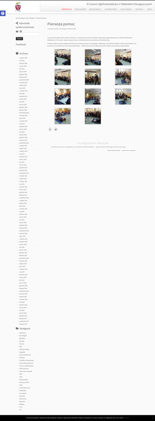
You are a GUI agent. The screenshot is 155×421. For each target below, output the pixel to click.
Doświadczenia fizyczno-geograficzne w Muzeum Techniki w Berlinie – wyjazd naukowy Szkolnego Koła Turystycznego (88, 147)
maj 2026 (21, 61)
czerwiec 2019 (23, 269)
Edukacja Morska (24, 349)
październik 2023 (24, 143)
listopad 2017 (23, 318)
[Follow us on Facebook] (21, 31)
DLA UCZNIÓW (126, 9)
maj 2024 (21, 124)
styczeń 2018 (22, 313)
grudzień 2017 (23, 316)
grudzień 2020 (23, 225)
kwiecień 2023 (23, 157)
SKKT (20, 374)
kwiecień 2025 (23, 96)
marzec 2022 (22, 190)
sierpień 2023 (23, 148)
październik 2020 (24, 231)
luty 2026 (21, 69)
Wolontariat (22, 399)
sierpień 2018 (23, 297)
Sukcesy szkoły (23, 379)
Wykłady (21, 404)
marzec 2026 (22, 66)
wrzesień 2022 (23, 176)
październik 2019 (24, 258)
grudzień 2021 (23, 192)
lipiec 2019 (22, 266)
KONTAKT (139, 9)
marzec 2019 (22, 277)
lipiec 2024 (22, 118)
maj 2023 (21, 154)
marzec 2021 (22, 217)
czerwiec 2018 (23, 299)
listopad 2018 (23, 288)
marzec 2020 (22, 244)
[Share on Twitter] (56, 129)
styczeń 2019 (22, 283)
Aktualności (22, 333)
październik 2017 (24, 321)
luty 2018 (21, 310)
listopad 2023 (23, 140)
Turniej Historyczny (24, 388)
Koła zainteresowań (25, 355)
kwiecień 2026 (23, 63)
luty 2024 (21, 132)
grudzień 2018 (23, 286)
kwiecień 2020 (23, 242)
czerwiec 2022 (23, 181)
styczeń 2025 (22, 104)
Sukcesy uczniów (24, 382)
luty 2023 (21, 162)
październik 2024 (24, 113)
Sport (20, 377)
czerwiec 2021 (23, 209)
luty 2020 (21, 247)
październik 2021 (24, 198)
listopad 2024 (23, 110)
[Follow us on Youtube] (18, 31)
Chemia (21, 344)
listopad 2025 (23, 77)
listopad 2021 (23, 195)
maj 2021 (21, 211)
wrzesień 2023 (23, 146)
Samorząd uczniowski (25, 371)
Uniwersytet (22, 390)
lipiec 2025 (22, 88)
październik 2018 (24, 291)
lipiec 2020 (22, 236)
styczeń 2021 (22, 222)
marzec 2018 (22, 307)
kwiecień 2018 (23, 305)
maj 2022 (21, 184)
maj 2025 (21, 93)
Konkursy (22, 358)
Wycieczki (22, 401)
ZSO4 (74, 29)
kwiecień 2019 (23, 275)
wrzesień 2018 (23, 294)
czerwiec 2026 (23, 58)
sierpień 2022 (23, 179)
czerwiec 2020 (23, 239)
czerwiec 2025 (23, 91)
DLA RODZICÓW (110, 9)
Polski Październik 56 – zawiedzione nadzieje (122, 150)
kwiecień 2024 (23, 126)
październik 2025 (24, 80)
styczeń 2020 (22, 250)
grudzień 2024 (23, 107)
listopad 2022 (23, 170)
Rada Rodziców (24, 368)
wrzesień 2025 (23, 82)
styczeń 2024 (22, 135)
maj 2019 (21, 272)
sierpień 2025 (23, 85)
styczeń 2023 (22, 165)
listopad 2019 (23, 255)
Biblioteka (22, 338)
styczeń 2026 (22, 72)
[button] (2, 13)
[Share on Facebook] (50, 129)
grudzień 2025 (23, 74)
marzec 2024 (22, 129)
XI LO (20, 407)
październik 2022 (24, 173)
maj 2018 (21, 302)
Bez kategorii (30, 18)
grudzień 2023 (23, 137)
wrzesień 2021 (23, 200)
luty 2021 (21, 220)
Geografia (22, 352)
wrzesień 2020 (23, 233)
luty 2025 (21, 102)
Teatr (20, 385)
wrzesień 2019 (23, 261)
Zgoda (127, 418)
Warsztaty (22, 396)
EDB (20, 347)
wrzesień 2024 (23, 115)
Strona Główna (20, 18)
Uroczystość (22, 393)
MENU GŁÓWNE (80, 9)
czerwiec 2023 (23, 151)
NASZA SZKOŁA (94, 9)
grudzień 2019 (23, 253)
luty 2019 (21, 280)
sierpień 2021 (23, 203)
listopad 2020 (23, 228)
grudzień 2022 (23, 168)
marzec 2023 (22, 159)
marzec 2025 (22, 99)
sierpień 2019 (23, 264)
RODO (149, 9)
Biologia (21, 341)
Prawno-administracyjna (26, 366)
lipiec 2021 (22, 206)
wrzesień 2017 (23, 324)
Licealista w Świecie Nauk (26, 360)
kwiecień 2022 (23, 187)
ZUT (20, 410)
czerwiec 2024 (23, 121)
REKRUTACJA (67, 9)
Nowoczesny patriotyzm (26, 363)
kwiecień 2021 (23, 214)
